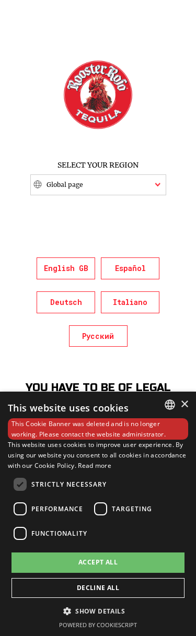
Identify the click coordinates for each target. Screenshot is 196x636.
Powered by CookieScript (98, 625)
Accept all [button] (98, 562)
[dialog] (98, 514)
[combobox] (170, 404)
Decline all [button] (98, 587)
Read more (94, 465)
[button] (98, 611)
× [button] (184, 404)
